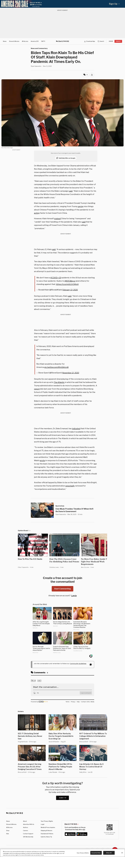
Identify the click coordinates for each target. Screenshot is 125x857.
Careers (25, 830)
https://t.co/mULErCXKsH (67, 284)
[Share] (92, 75)
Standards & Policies (47, 833)
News (4, 41)
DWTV (43, 41)
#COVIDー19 (55, 278)
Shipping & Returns (46, 830)
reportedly (70, 486)
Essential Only (96, 852)
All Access (25, 41)
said (70, 191)
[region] (62, 853)
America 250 (35, 41)
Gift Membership (28, 837)
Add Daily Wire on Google (67, 158)
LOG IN (111, 41)
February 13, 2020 (70, 290)
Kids (7, 833)
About (25, 821)
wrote (42, 460)
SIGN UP (118, 41)
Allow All (109, 852)
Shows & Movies (14, 41)
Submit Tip (62, 798)
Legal (42, 824)
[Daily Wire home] (62, 41)
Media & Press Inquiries (48, 827)
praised (57, 218)
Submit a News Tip (46, 837)
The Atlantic (59, 382)
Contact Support (28, 833)
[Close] (122, 853)
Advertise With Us (28, 824)
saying (80, 206)
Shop (7, 830)
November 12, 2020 (70, 373)
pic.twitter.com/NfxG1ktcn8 (56, 367)
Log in (74, 595)
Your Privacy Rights (47, 821)
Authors (25, 827)
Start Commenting (62, 589)
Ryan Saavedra (36, 66)
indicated (76, 428)
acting (37, 213)
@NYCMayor (70, 281)
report (37, 389)
